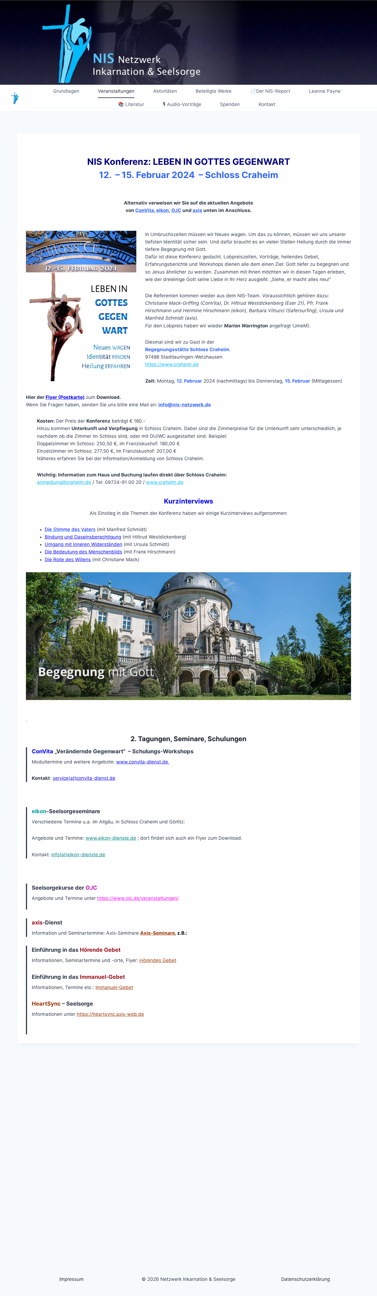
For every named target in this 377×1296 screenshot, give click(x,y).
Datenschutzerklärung (305, 1279)
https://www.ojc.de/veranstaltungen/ (138, 898)
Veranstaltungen (116, 91)
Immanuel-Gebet (114, 987)
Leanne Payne (325, 91)
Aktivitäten (165, 91)
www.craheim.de (165, 482)
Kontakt (267, 104)
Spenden (230, 104)
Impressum (71, 1279)
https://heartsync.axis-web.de (110, 1014)
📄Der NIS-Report (270, 91)
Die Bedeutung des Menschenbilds (83, 552)
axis (197, 210)
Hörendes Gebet (157, 960)
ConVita (144, 210)
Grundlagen (66, 91)
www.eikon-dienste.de (111, 838)
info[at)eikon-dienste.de (78, 854)
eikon (162, 210)
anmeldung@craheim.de (64, 482)
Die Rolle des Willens (68, 559)
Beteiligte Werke (214, 91)
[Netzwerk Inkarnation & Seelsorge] (15, 98)
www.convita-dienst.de (142, 762)
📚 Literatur (131, 104)
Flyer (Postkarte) (65, 397)
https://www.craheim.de (172, 364)
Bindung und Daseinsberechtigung (83, 537)
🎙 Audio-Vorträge (182, 104)
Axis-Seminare (157, 933)
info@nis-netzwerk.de (184, 404)
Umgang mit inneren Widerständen (83, 544)
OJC (176, 210)
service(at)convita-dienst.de (84, 778)
